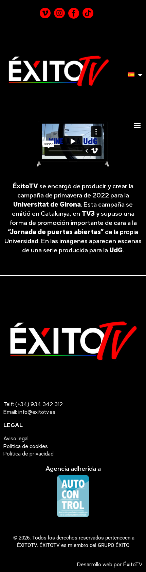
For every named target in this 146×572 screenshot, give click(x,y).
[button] (137, 125)
